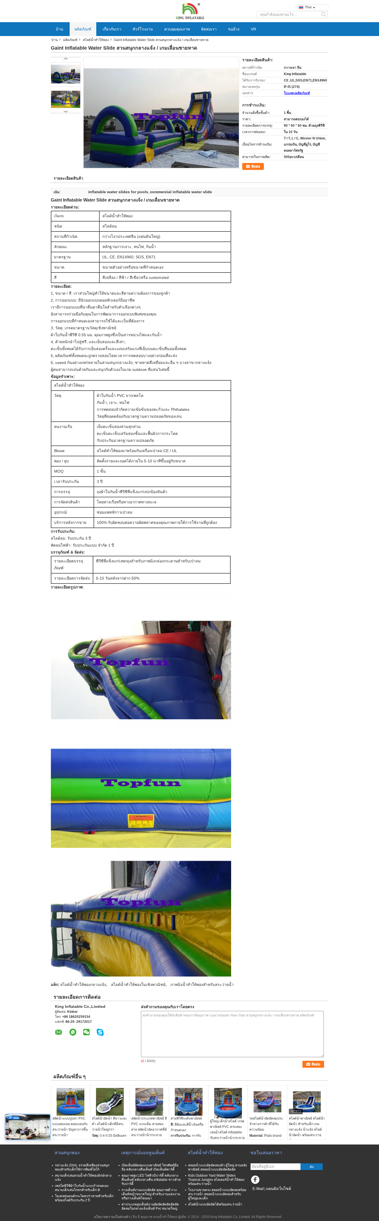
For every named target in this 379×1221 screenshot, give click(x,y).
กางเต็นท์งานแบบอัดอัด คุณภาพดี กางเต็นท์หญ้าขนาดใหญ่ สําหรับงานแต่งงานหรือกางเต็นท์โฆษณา (151, 1194)
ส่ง (312, 1167)
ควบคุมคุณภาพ (177, 29)
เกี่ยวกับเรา (112, 29)
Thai (308, 7)
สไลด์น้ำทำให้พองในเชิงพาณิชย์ (138, 984)
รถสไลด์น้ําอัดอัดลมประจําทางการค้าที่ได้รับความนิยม (266, 1124)
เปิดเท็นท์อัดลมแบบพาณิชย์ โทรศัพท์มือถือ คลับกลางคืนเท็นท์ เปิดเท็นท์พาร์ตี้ (150, 1167)
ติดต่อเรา (209, 29)
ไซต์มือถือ (261, 1195)
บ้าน (59, 29)
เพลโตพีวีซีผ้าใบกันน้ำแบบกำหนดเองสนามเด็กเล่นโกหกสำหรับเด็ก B (81, 1188)
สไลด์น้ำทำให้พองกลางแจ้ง (83, 984)
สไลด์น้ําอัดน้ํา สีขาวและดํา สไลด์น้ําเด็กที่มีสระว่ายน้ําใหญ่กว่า (109, 1124)
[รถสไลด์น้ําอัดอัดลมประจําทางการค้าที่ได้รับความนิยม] (267, 1102)
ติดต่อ (255, 166)
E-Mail (258, 1188)
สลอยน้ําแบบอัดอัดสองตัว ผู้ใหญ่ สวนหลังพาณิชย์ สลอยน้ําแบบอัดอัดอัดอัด (217, 1167)
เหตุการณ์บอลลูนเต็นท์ (143, 1152)
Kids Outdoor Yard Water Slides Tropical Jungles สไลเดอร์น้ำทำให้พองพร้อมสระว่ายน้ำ (216, 1180)
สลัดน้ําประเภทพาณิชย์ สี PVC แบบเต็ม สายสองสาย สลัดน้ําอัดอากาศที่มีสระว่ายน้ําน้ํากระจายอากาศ (149, 1130)
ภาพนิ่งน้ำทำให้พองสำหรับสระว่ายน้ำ (202, 984)
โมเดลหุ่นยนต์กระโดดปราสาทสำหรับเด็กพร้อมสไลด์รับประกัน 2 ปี (84, 1198)
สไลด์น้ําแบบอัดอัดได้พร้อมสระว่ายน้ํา (215, 1204)
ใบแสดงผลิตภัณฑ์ (297, 93)
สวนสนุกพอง (67, 1152)
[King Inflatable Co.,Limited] (189, 11)
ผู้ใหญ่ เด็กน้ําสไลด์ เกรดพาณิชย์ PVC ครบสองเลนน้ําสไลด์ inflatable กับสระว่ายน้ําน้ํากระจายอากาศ (227, 1132)
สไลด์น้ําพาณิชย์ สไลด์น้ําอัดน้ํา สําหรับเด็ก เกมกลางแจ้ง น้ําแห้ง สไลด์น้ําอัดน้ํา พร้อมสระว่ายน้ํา (307, 1130)
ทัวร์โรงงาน (143, 29)
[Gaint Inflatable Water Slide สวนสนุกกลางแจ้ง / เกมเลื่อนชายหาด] (65, 73)
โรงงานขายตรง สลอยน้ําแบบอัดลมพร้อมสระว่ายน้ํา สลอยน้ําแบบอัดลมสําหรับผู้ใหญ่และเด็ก (217, 1194)
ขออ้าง (233, 29)
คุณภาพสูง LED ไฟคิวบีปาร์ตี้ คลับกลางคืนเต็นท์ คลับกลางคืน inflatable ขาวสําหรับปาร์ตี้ (151, 1180)
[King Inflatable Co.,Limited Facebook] (256, 1181)
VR (253, 29)
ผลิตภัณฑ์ (83, 29)
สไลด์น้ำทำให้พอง (96, 40)
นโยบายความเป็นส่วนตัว (112, 1217)
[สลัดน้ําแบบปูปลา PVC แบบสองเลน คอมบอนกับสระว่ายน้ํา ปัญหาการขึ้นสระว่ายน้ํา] (70, 1102)
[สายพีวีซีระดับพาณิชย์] (188, 1102)
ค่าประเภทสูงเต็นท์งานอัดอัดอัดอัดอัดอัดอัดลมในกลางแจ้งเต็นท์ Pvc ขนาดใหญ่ (150, 1206)
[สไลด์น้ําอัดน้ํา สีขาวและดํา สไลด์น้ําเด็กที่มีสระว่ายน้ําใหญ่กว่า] (109, 1102)
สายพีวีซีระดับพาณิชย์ (186, 1118)
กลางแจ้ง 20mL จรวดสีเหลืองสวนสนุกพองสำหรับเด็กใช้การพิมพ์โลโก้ (82, 1167)
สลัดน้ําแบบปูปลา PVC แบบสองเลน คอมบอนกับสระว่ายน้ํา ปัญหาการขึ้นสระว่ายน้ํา (70, 1127)
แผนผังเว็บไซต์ (278, 1188)
